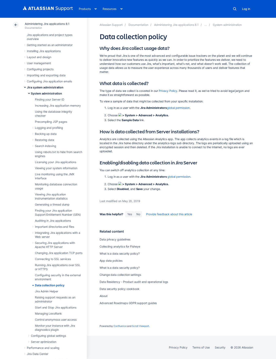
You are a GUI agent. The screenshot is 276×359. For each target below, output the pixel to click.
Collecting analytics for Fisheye (120, 246)
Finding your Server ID (49, 99)
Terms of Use (201, 347)
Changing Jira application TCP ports (58, 253)
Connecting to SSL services (53, 259)
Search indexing (45, 146)
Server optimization (43, 341)
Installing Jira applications (44, 51)
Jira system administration (45, 87)
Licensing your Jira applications (55, 162)
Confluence (120, 326)
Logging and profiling (49, 127)
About (103, 296)
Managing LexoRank (48, 313)
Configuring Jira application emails (49, 81)
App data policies (111, 260)
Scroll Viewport (140, 326)
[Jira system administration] (205, 24)
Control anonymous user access (56, 319)
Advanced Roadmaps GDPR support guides (128, 303)
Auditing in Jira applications (53, 220)
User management (39, 63)
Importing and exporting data (46, 75)
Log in (246, 8)
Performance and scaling (43, 348)
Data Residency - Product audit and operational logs (134, 281)
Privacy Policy (168, 90)
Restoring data (44, 140)
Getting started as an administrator (50, 45)
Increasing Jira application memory (58, 105)
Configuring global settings (48, 335)
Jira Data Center (37, 354)
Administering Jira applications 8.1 (47, 23)
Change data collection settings (120, 274)
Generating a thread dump (52, 204)
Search (235, 9)
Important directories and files (54, 226)
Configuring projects (40, 69)
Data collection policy (49, 285)
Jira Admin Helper (46, 291)
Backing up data (46, 133)
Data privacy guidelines (115, 239)
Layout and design (39, 57)
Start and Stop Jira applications (55, 307)
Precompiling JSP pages (51, 121)
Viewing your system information (56, 168)
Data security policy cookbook (119, 289)
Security (220, 347)
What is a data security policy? (120, 253)
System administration (46, 93)
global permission (178, 107)
